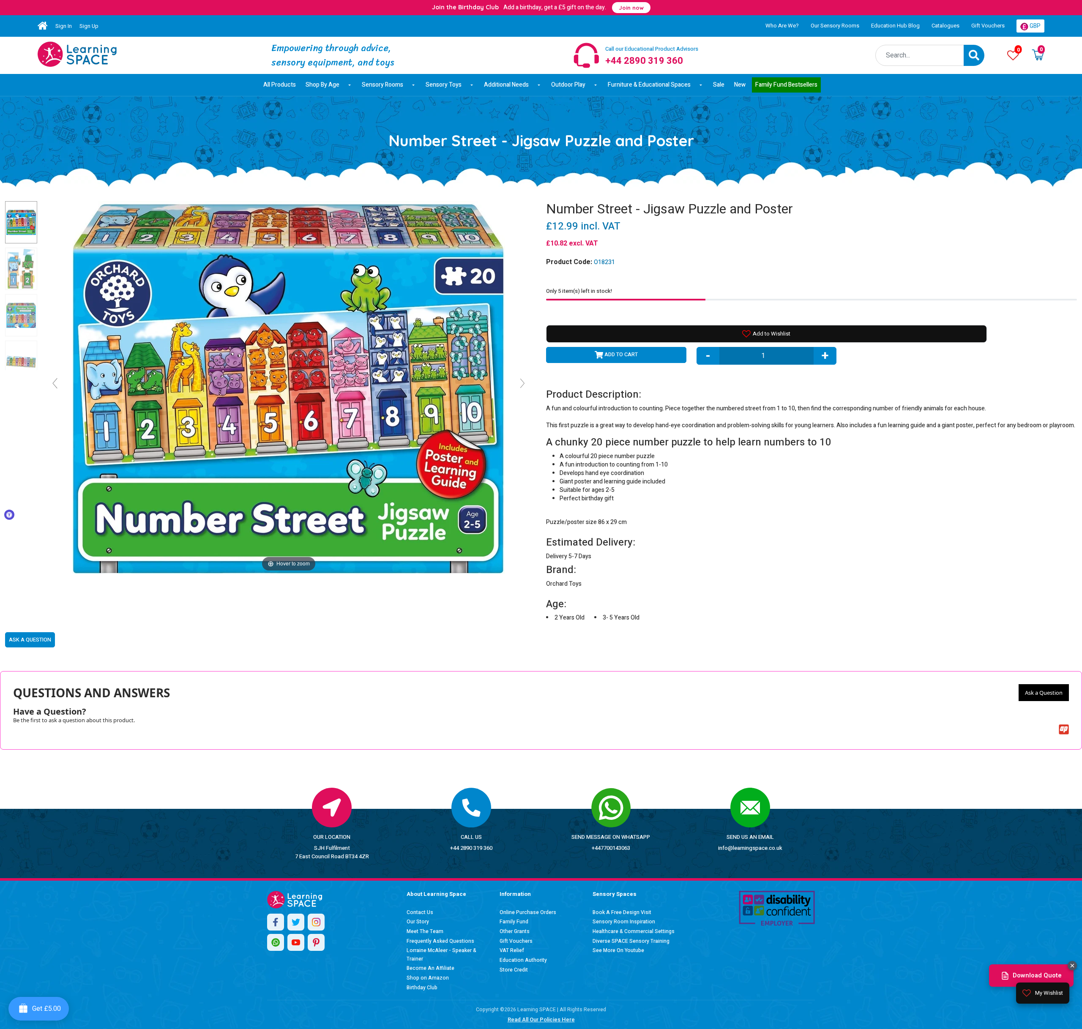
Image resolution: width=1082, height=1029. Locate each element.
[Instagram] (316, 922)
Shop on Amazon (428, 978)
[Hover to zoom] (288, 387)
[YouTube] (295, 942)
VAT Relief (512, 950)
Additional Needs (506, 84)
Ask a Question (1044, 692)
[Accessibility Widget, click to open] (9, 515)
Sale (718, 84)
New (740, 84)
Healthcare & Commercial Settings (634, 931)
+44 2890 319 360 (471, 848)
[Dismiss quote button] (1072, 965)
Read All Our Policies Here (541, 1019)
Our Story (418, 921)
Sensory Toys (444, 84)
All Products (279, 84)
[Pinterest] (316, 942)
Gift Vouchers (988, 26)
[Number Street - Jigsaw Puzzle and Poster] (77, 54)
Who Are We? (782, 26)
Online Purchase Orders (528, 912)
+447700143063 (611, 848)
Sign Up (88, 26)
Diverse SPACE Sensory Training (631, 941)
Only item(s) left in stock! (579, 291)
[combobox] (920, 55)
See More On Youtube (618, 950)
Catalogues (945, 26)
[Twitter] (295, 922)
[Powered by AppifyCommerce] (1064, 729)
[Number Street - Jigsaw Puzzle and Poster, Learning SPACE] (21, 222)
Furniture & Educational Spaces (649, 84)
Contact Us (420, 912)
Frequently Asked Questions (440, 941)
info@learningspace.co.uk (750, 848)
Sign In (63, 26)
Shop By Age (322, 84)
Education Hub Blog (895, 26)
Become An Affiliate (430, 968)
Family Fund (514, 921)
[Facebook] (275, 922)
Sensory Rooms (382, 84)
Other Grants (515, 931)
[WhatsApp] (275, 942)
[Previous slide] (54, 383)
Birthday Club (422, 987)
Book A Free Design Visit (622, 912)
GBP (1034, 26)
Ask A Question (30, 640)
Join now (631, 7)
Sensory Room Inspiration (624, 921)
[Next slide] (522, 383)
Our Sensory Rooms (835, 26)
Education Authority (523, 960)
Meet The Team (425, 931)
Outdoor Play (568, 84)
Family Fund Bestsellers (786, 84)
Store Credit (514, 970)
